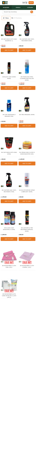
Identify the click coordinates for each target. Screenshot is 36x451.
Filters (7, 18)
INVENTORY (6, 7)
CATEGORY (30, 7)
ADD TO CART (9, 50)
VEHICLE (18, 7)
